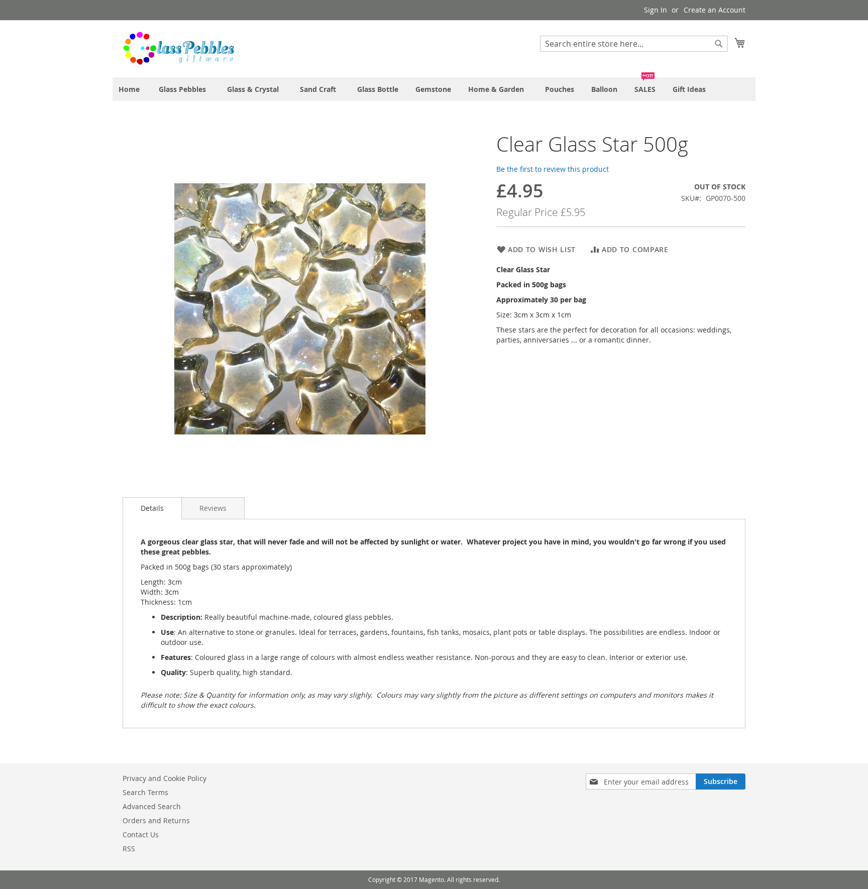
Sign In (655, 10)
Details (152, 508)
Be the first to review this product (552, 169)
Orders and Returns (156, 820)
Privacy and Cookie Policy (164, 778)
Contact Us (141, 834)
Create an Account (714, 10)
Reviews (213, 508)
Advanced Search (152, 806)
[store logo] (178, 48)
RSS (129, 848)
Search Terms (145, 792)
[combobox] (634, 44)
